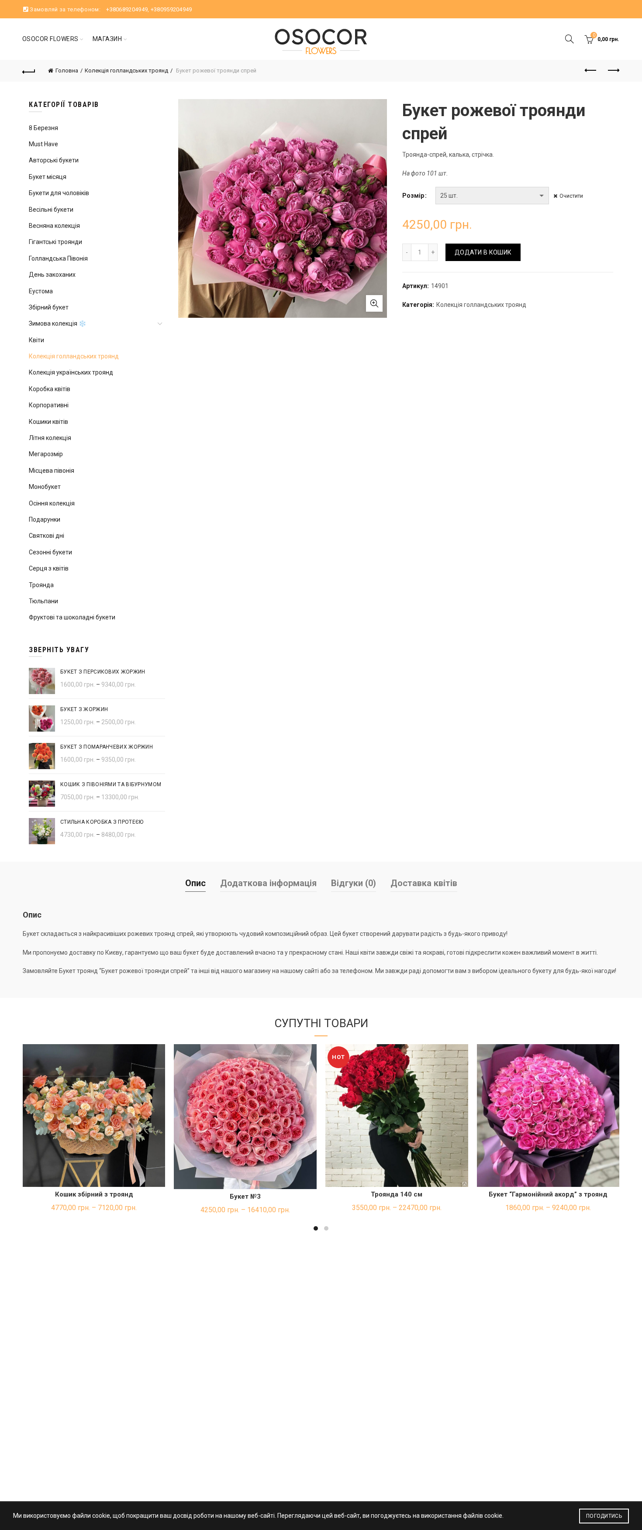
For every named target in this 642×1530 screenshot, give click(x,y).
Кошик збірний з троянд (94, 1194)
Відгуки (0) (353, 883)
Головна (66, 70)
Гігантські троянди (55, 241)
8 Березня (43, 127)
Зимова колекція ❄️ (57, 323)
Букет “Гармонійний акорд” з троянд (548, 1194)
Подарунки (44, 519)
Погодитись (604, 1516)
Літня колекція (50, 437)
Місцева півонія (51, 470)
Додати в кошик (483, 252)
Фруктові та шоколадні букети (72, 617)
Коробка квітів (49, 388)
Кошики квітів (48, 421)
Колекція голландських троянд (126, 70)
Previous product (591, 70)
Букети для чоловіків (59, 192)
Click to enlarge (374, 303)
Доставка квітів (423, 883)
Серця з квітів (49, 568)
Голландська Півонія (58, 258)
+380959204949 (171, 9)
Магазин (107, 38)
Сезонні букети (50, 552)
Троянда (41, 584)
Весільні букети (51, 209)
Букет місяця (47, 176)
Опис (195, 883)
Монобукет (45, 486)
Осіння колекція (52, 503)
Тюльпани (43, 601)
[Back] (29, 70)
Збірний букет (49, 307)
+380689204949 (127, 9)
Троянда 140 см (396, 1194)
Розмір (413, 195)
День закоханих (52, 274)
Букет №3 (245, 1196)
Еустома (41, 291)
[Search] (569, 38)
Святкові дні (46, 535)
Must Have (43, 144)
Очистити (571, 196)
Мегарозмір (46, 453)
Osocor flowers (50, 38)
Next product (613, 70)
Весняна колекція (54, 225)
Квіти (36, 340)
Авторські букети (54, 160)
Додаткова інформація (268, 883)
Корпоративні (49, 405)
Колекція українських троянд (71, 372)
